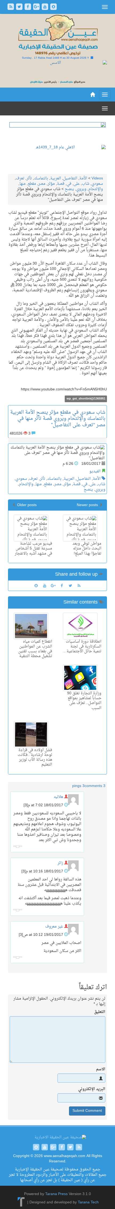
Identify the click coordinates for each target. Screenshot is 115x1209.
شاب (85, 183)
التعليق (99, 1012)
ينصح (69, 189)
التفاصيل (70, 178)
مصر (41, 183)
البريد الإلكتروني (91, 1089)
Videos (97, 178)
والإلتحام (96, 189)
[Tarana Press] (21, 1202)
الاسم (100, 1069)
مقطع (32, 183)
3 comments (95, 786)
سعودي (97, 183)
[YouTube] (45, 7)
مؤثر (51, 183)
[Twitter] (20, 7)
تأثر (29, 178)
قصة (60, 183)
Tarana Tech (88, 1202)
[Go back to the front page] (57, 35)
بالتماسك (41, 178)
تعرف (20, 178)
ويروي (81, 189)
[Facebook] (28, 7)
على (77, 183)
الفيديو (95, 471)
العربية (55, 178)
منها (23, 183)
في (69, 183)
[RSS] (11, 7)
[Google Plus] (37, 7)
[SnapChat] (53, 7)
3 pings (78, 786)
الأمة (83, 178)
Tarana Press (56, 1194)
